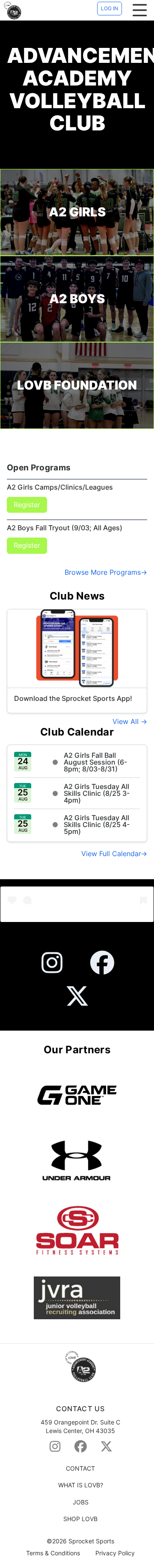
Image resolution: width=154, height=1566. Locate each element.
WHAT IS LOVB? (80, 1485)
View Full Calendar (111, 853)
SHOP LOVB (80, 1518)
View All (127, 721)
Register (27, 504)
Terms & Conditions (53, 1553)
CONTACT (80, 1468)
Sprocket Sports (91, 1541)
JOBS (81, 1502)
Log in (109, 8)
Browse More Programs (103, 572)
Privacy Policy (115, 1553)
